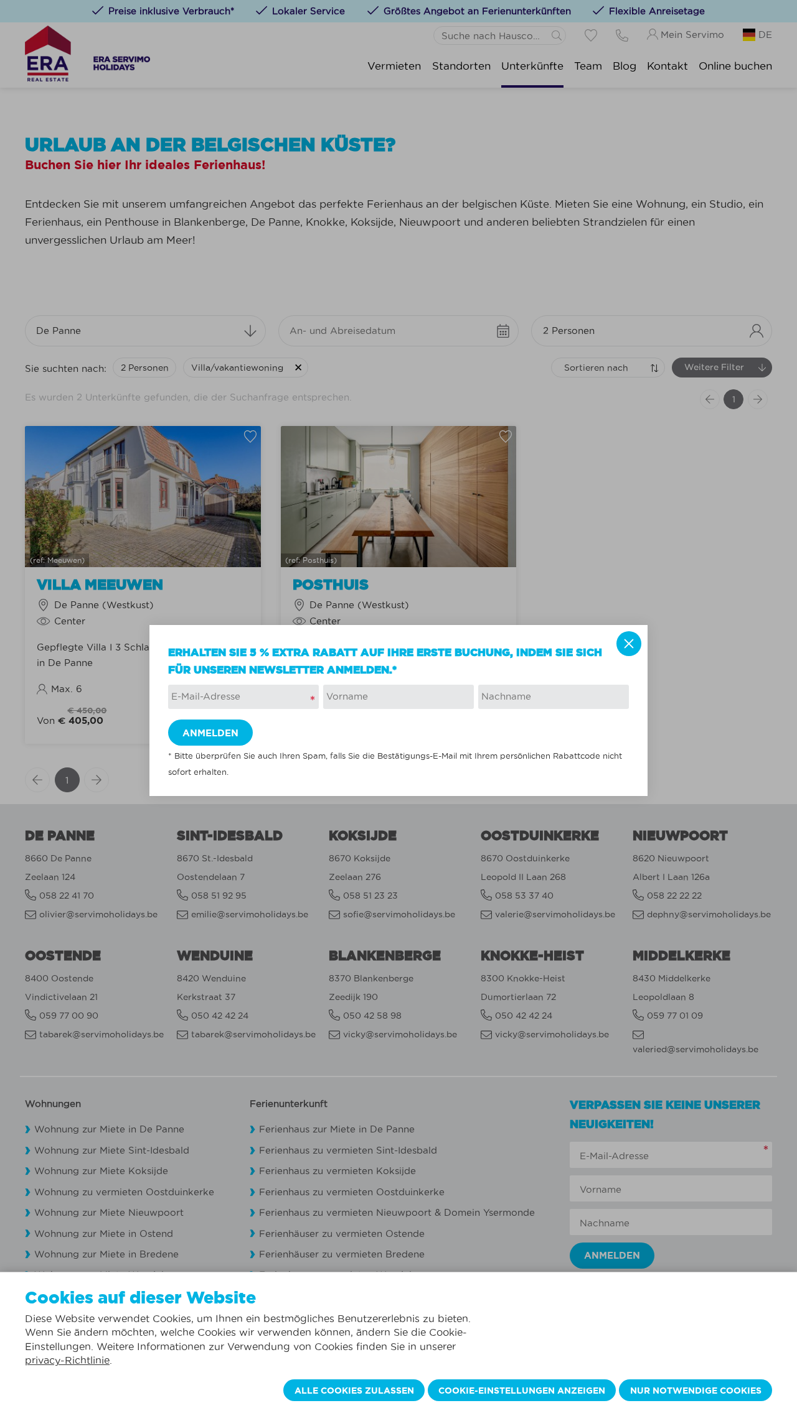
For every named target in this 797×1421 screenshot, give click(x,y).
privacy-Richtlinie (67, 1360)
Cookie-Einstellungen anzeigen (521, 1391)
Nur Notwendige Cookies (696, 1391)
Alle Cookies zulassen (354, 1391)
